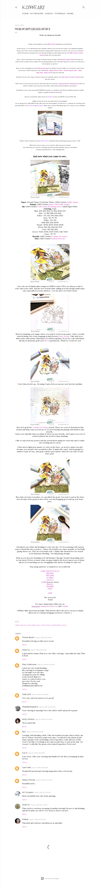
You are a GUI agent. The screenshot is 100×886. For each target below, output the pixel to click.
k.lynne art (33, 7)
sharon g (26, 650)
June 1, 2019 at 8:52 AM (40, 767)
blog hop (23, 625)
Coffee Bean (42, 206)
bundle (50, 97)
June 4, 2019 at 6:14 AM (37, 819)
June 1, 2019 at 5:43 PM (42, 792)
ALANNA (50, 578)
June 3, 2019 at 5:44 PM (39, 805)
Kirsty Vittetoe (28, 719)
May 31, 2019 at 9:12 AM (39, 650)
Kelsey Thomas (28, 780)
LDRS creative (46, 625)
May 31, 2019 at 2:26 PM (40, 694)
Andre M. (26, 805)
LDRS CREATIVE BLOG (50, 571)
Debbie (25, 819)
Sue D (24, 753)
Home (25, 13)
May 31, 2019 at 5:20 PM (47, 707)
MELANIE (50, 575)
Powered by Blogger (52, 878)
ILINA (50, 589)
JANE (50, 593)
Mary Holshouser (29, 664)
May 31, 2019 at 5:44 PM (43, 719)
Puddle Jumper (73, 202)
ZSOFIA (50, 584)
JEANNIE (50, 586)
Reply (24, 645)
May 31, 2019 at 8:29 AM (43, 637)
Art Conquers (27, 792)
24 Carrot (77, 77)
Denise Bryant (28, 637)
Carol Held (26, 767)
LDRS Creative (44, 141)
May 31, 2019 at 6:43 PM (35, 732)
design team (35, 625)
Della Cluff (26, 694)
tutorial (63, 625)
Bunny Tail (53, 204)
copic (29, 625)
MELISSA (50, 573)
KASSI (43, 582)
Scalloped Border (58, 239)
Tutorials (59, 13)
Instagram (40, 105)
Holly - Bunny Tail (45, 72)
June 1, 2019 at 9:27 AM (44, 780)
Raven (46, 341)
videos (49, 13)
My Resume (36, 13)
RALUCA (50, 580)
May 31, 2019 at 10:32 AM (46, 664)
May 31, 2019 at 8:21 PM (36, 753)
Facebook (31, 105)
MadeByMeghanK (30, 707)
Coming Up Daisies (59, 236)
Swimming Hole (54, 206)
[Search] (83, 6)
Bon (24, 732)
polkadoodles (55, 625)
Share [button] (17, 622)
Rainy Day (75, 83)
